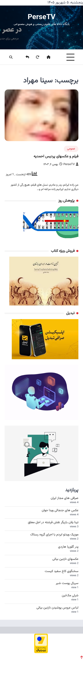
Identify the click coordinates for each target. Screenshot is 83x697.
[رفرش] (35, 57)
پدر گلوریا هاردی (68, 546)
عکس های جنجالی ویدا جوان (60, 510)
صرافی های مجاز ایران (64, 498)
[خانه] (45, 57)
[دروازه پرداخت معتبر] (41, 652)
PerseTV (41, 16)
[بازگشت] (24, 57)
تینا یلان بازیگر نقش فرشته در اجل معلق (53, 522)
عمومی (71, 148)
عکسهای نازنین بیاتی (65, 559)
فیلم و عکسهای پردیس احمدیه (56, 156)
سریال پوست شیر (67, 583)
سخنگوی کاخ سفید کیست (61, 571)
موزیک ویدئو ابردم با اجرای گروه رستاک (54, 534)
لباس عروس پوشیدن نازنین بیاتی (57, 607)
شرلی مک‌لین (70, 595)
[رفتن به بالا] (81, 657)
